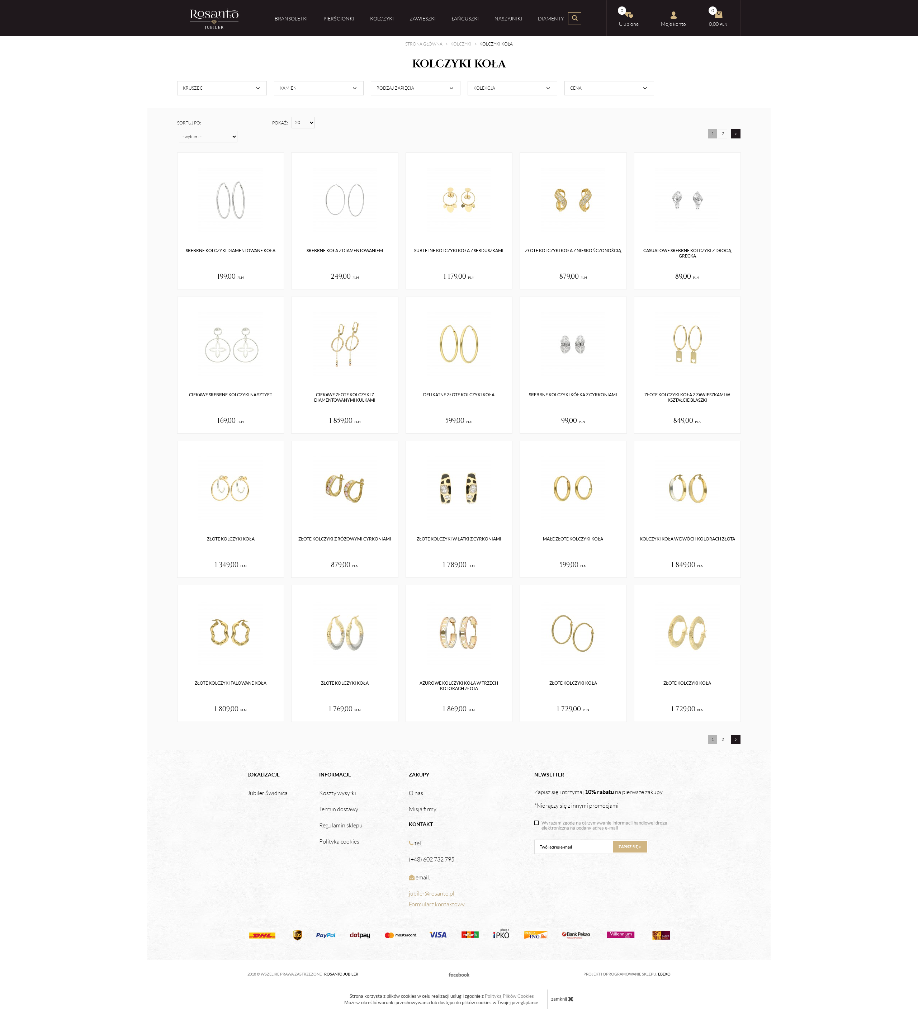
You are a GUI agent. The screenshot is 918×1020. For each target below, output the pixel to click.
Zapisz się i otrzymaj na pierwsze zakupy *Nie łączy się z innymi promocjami (598, 799)
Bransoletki (291, 19)
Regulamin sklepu (341, 825)
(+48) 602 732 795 (431, 859)
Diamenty (551, 19)
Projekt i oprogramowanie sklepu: (627, 974)
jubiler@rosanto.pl (431, 894)
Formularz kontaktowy (437, 904)
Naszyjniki (508, 19)
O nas (416, 793)
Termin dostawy (338, 809)
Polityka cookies (339, 841)
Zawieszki (423, 19)
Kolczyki (382, 19)
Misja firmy (422, 809)
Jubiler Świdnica (267, 793)
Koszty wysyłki (337, 793)
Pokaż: (280, 123)
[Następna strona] (735, 133)
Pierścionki (338, 19)
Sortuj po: (189, 123)
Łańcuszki (465, 19)
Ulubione (629, 17)
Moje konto (673, 24)
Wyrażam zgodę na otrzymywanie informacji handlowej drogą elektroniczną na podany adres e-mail (604, 826)
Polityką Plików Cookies (509, 996)
